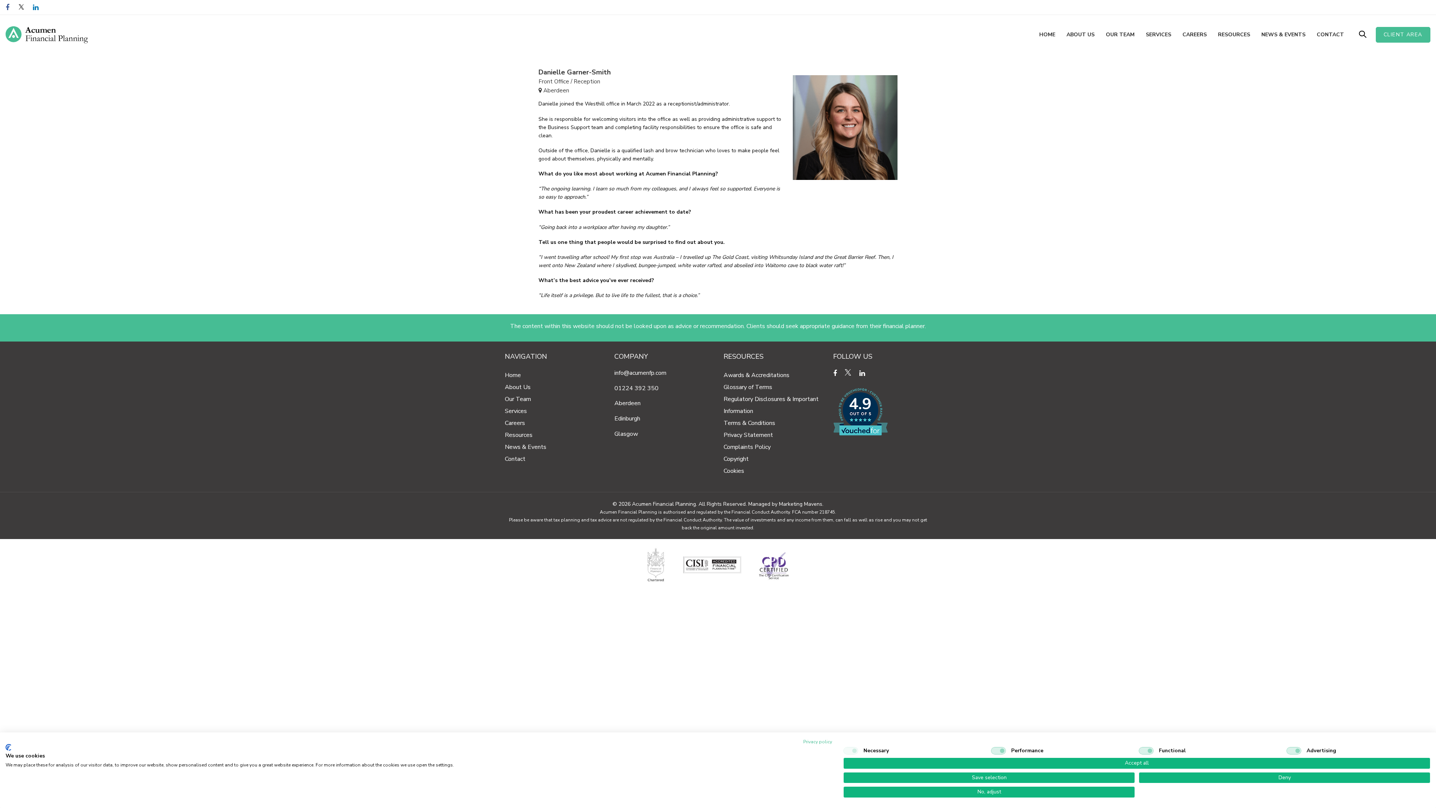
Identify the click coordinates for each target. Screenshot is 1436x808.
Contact (515, 459)
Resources (519, 435)
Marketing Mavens (800, 504)
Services (516, 411)
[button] (1362, 34)
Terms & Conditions (749, 423)
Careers (515, 423)
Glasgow (626, 434)
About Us (518, 387)
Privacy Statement (748, 435)
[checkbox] (850, 751)
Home (513, 375)
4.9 (860, 404)
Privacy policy (817, 742)
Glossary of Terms (748, 387)
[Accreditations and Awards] (718, 565)
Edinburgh (627, 418)
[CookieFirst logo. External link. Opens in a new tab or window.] (8, 747)
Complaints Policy (747, 447)
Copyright (736, 459)
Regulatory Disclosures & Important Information (771, 405)
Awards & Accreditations (756, 375)
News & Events (525, 447)
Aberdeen (627, 403)
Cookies (734, 471)
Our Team (518, 399)
